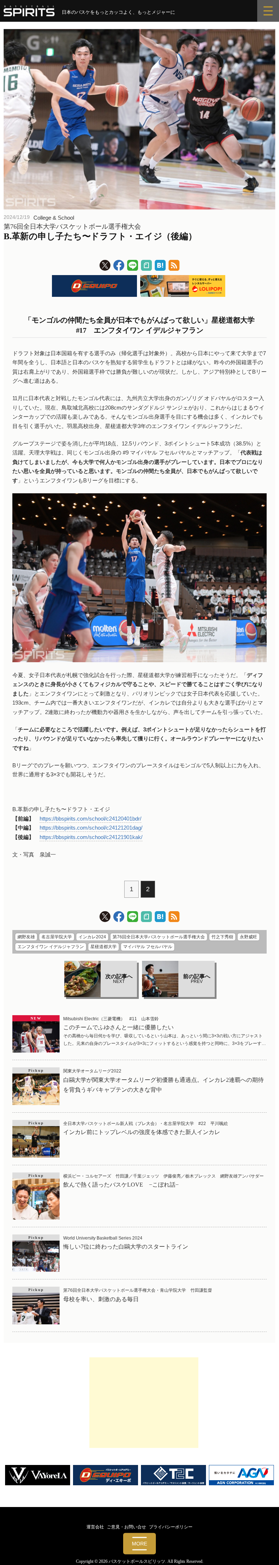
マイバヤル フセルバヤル (147, 946)
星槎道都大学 (103, 946)
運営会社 (95, 1526)
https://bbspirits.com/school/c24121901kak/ (91, 837)
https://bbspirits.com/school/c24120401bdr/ (90, 818)
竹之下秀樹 (222, 936)
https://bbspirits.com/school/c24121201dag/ (91, 828)
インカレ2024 (92, 936)
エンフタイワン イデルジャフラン (50, 946)
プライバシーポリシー (171, 1526)
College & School (53, 218)
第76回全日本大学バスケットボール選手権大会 (159, 936)
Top (261, 1547)
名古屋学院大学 (56, 936)
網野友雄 (26, 936)
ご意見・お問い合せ (126, 1526)
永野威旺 (248, 936)
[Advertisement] (143, 1402)
